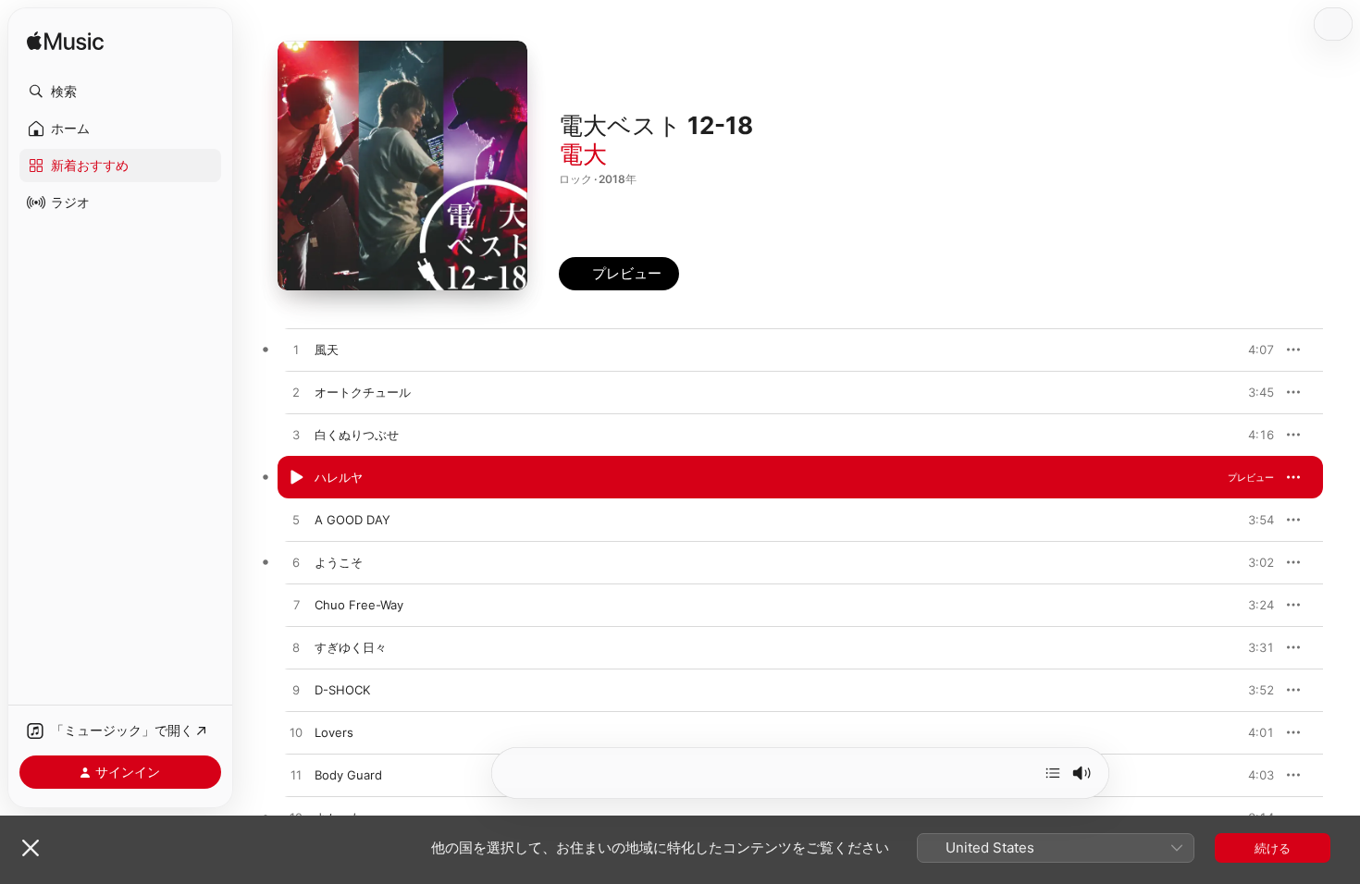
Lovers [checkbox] (334, 732)
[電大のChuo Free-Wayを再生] (296, 605)
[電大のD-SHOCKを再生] (296, 690)
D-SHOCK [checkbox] (342, 689)
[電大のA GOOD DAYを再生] (296, 520)
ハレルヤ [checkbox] (339, 477)
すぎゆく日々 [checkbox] (351, 647)
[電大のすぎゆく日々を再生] (296, 648)
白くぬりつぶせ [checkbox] (357, 434)
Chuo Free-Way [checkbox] (359, 604)
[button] (120, 91)
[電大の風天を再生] (296, 350)
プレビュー (1251, 349)
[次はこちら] (1053, 773)
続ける (1273, 848)
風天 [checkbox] (327, 349)
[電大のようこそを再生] (296, 563)
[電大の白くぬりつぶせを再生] (296, 435)
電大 (583, 154)
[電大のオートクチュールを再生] (296, 393)
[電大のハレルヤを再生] (296, 478)
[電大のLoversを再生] (296, 733)
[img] (65, 42)
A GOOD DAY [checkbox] (352, 519)
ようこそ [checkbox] (339, 562)
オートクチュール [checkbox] (363, 392)
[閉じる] (30, 848)
